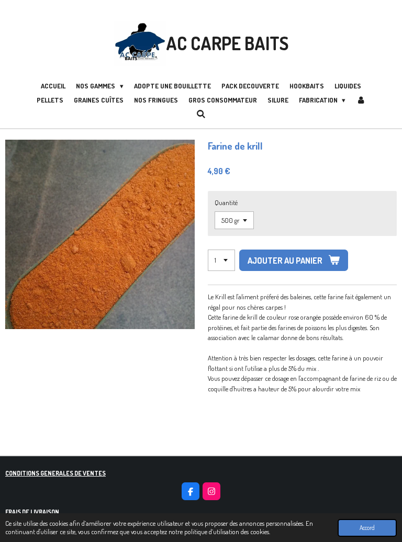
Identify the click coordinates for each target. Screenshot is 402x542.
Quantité (226, 202)
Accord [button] (367, 528)
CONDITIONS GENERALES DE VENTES (55, 473)
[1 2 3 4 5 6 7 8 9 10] (221, 260)
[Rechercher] (201, 114)
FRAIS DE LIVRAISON (32, 512)
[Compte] (361, 100)
